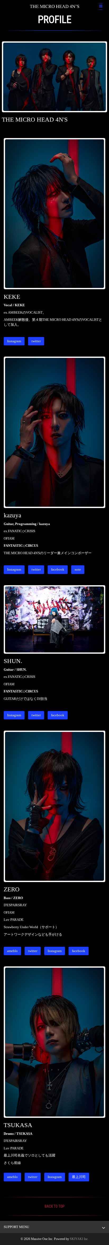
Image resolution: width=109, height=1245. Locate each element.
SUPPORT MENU (16, 1227)
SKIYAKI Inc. (79, 1239)
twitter (36, 341)
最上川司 (79, 1177)
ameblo (12, 951)
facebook (57, 569)
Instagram (14, 341)
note (78, 569)
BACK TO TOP (55, 1206)
